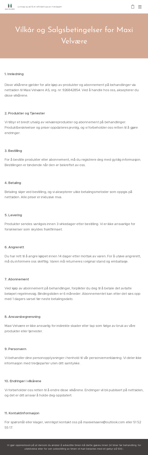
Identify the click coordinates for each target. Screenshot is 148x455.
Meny (139, 6)
